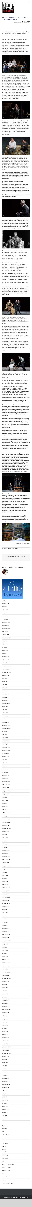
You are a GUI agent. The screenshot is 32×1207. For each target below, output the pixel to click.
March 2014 (5, 1034)
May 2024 (5, 684)
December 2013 (6, 1044)
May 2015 (5, 990)
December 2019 (6, 819)
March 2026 (5, 619)
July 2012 (5, 1097)
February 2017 (6, 925)
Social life (5, 1176)
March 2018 (5, 884)
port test (5, 1173)
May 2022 (5, 734)
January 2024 (6, 697)
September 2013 (6, 1053)
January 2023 (6, 722)
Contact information (8, 1138)
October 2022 (6, 731)
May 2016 (5, 953)
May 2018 (5, 878)
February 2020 (6, 812)
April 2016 (5, 956)
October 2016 (6, 937)
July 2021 (5, 759)
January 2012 (6, 1112)
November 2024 (6, 666)
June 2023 (5, 706)
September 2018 (7, 866)
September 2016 (7, 940)
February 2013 (6, 1075)
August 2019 (6, 831)
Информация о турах (8, 1183)
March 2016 (5, 959)
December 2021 (6, 747)
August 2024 (6, 675)
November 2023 (6, 703)
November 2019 (6, 822)
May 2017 (5, 915)
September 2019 (7, 828)
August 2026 (6, 603)
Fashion (5, 1146)
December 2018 (6, 856)
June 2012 (5, 1100)
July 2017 (5, 909)
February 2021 (6, 775)
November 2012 (6, 1084)
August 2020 (6, 794)
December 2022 (6, 725)
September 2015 (7, 978)
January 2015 (6, 1003)
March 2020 (5, 809)
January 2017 (6, 928)
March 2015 (5, 997)
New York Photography (8, 1164)
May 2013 (5, 1065)
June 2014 (5, 1025)
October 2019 (6, 825)
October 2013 (6, 1050)
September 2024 (7, 672)
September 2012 (6, 1090)
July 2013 (5, 1059)
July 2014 (5, 1022)
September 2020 (7, 791)
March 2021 (5, 772)
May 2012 (5, 1103)
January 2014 (6, 1040)
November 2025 (6, 631)
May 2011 (5, 1122)
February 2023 (6, 719)
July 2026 (5, 606)
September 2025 (7, 637)
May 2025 (5, 647)
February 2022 (6, 741)
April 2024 (5, 687)
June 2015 (5, 987)
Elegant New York (7, 1141)
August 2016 (6, 944)
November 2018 (6, 859)
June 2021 (5, 762)
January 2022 (6, 744)
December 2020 (6, 781)
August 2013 (6, 1056)
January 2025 (6, 659)
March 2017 (5, 922)
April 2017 (5, 919)
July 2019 (5, 834)
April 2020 (5, 806)
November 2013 (6, 1047)
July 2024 (5, 678)
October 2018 (6, 862)
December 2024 (6, 662)
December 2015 (6, 969)
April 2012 (5, 1106)
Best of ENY (5, 1134)
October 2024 (6, 669)
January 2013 (6, 1078)
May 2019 (5, 841)
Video (5, 1151)
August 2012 (6, 1093)
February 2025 (6, 656)
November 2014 (6, 1009)
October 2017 (6, 900)
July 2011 (5, 1115)
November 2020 (6, 784)
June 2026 (5, 609)
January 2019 (6, 853)
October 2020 (6, 787)
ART (4, 1131)
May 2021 (5, 766)
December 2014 (6, 1006)
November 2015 (6, 972)
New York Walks (6, 1170)
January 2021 (6, 778)
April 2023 (5, 712)
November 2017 (6, 897)
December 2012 (6, 1081)
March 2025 (5, 653)
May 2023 (5, 709)
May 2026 (5, 612)
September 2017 (6, 903)
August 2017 (6, 906)
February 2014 (6, 1037)
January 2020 (6, 816)
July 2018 (5, 872)
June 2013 (5, 1062)
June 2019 (5, 837)
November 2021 (6, 750)
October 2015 (6, 975)
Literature (5, 1158)
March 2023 (5, 716)
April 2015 (5, 994)
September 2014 (7, 1015)
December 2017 (6, 894)
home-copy (5, 1155)
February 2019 (6, 850)
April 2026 (5, 616)
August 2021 (6, 756)
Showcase (6, 1143)
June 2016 (5, 950)
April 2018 (5, 881)
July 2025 (5, 641)
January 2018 (6, 891)
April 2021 (5, 769)
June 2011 (5, 1118)
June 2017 (5, 912)
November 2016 (6, 934)
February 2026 (6, 622)
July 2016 (5, 947)
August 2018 (6, 869)
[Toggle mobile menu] (29, 2)
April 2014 (5, 1031)
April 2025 (5, 650)
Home (4, 1149)
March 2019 (5, 847)
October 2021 (6, 753)
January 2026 (6, 625)
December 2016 (6, 931)
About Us (5, 1128)
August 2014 (6, 1019)
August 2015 (6, 981)
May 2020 (5, 803)
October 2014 (6, 1012)
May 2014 (5, 1028)
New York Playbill (7, 1167)
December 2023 (6, 700)
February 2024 (6, 694)
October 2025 (6, 634)
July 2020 (5, 797)
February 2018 (6, 887)
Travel (4, 1180)
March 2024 (5, 691)
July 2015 (5, 984)
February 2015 (6, 1000)
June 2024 (5, 681)
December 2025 (6, 628)
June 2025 (5, 644)
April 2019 (5, 844)
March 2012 (5, 1109)
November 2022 (6, 728)
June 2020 (5, 800)
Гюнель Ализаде (7, 548)
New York (5, 1161)
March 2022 (5, 737)
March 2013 (5, 1072)
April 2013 (5, 1068)
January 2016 (6, 965)
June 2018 (5, 875)
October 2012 (6, 1087)
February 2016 (6, 962)
